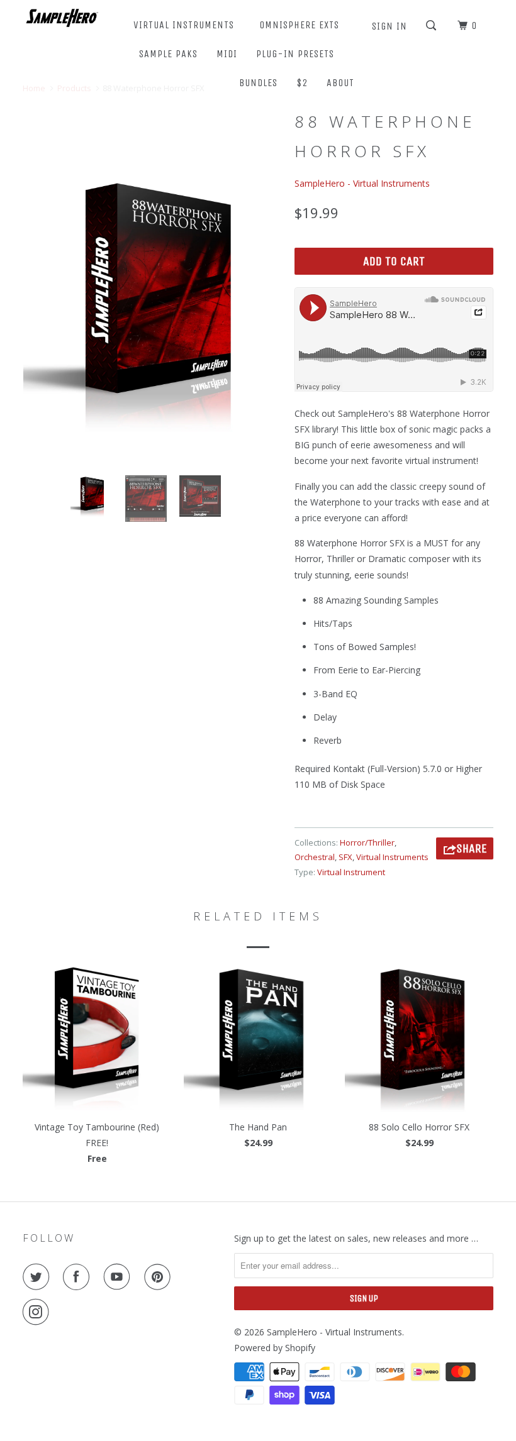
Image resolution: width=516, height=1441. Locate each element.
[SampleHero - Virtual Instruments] (62, 17)
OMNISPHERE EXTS (299, 25)
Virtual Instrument (351, 872)
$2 (302, 83)
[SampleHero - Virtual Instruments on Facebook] (78, 1277)
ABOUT (344, 83)
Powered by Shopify (274, 1348)
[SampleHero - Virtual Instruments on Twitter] (38, 1277)
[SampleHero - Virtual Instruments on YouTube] (119, 1277)
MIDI (226, 54)
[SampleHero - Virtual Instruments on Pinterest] (160, 1277)
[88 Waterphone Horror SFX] (152, 303)
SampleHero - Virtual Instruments (362, 183)
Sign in (389, 26)
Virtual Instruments (392, 857)
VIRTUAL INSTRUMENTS (186, 25)
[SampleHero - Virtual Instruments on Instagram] (38, 1312)
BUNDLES (258, 83)
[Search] (432, 26)
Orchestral (314, 857)
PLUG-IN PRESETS (295, 54)
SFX (345, 857)
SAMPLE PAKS (168, 54)
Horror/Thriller (367, 842)
